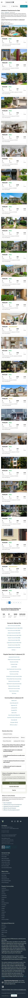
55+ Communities (5, 865)
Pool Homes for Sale (14, 674)
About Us (3, 925)
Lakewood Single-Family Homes (11, 737)
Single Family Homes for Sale (14, 659)
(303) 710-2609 (6, 830)
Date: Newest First (9, 23)
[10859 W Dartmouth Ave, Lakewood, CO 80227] (14, 582)
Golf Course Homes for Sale (14, 688)
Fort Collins (4, 904)
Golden (3, 917)
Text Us (14, 790)
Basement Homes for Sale (14, 686)
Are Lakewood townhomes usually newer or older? (14, 756)
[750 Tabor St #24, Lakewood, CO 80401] (14, 150)
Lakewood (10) (14, 707)
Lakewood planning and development (12, 804)
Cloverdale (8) (14, 719)
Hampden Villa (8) (14, 722)
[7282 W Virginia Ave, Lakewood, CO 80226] (14, 54)
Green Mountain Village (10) (14, 715)
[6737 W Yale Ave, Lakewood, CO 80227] (14, 390)
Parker (3, 899)
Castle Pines (4, 895)
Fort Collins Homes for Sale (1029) (14, 635)
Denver (3, 901)
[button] (2, 2)
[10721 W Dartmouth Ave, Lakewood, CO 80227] (14, 270)
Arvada (3, 913)
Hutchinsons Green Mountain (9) (14, 717)
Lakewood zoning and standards (11, 806)
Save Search (23, 6)
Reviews (3, 928)
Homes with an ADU (6, 862)
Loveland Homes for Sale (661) (14, 647)
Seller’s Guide (4, 932)
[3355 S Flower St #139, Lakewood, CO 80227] (14, 534)
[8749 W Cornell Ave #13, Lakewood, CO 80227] (14, 246)
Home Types (4, 856)
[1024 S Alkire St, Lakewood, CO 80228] (14, 198)
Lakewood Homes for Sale (14, 657)
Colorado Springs (5, 902)
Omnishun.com (22, 989)
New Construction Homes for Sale (14, 669)
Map (15, 995)
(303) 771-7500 (6, 832)
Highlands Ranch (5, 890)
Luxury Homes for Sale (14, 671)
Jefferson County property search (11, 810)
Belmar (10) (14, 712)
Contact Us (4, 936)
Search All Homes (5, 854)
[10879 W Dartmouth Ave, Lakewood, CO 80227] (14, 510)
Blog (2, 934)
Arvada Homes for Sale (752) (14, 645)
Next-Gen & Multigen (6, 860)
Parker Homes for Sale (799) (14, 640)
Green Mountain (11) (14, 703)
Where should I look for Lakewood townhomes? (12, 767)
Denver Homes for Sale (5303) (14, 625)
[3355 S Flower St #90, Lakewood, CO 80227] (14, 438)
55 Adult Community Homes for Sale (14, 676)
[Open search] (21, 2)
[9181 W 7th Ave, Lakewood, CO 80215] (14, 366)
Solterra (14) (14, 700)
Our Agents (4, 926)
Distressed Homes (5, 878)
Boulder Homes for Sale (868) (14, 637)
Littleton (3, 891)
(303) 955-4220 (12, 835)
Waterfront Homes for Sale (14, 681)
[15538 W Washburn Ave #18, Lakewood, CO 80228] (14, 342)
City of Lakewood (7, 802)
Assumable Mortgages (6, 880)
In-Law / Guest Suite (6, 863)
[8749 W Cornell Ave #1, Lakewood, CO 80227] (14, 318)
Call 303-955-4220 (14, 786)
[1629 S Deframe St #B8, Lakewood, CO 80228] (14, 30)
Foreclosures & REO (6, 873)
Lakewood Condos (7, 734)
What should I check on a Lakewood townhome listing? (12, 750)
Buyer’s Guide (4, 930)
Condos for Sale (14, 664)
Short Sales (4, 875)
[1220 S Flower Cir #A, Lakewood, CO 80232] (14, 222)
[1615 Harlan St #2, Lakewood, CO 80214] (14, 126)
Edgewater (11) (14, 705)
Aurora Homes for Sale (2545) (14, 630)
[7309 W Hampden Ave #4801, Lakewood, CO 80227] (14, 78)
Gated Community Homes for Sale (14, 683)
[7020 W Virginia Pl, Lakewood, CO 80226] (14, 294)
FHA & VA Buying (5, 882)
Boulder (3, 915)
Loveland (3, 906)
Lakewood (4, 912)
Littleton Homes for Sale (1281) (14, 632)
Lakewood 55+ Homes (19, 741)
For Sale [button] (4, 6)
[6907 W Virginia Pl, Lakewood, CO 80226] (14, 462)
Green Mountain (7, 741)
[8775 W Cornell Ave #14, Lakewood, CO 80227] (14, 486)
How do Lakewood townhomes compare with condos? (14, 761)
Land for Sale (14, 666)
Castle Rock (4, 897)
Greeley (3, 908)
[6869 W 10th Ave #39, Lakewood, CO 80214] (14, 102)
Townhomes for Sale (14, 661)
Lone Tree (3, 893)
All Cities (13, 649)
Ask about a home (14, 783)
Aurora (3, 910)
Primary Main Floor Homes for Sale (14, 678)
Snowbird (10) (14, 710)
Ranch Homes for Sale (14, 691)
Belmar (23, 737)
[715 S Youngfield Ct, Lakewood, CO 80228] (14, 558)
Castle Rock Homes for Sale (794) (14, 642)
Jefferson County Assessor (9, 808)
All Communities (13, 724)
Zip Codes (14, 693)
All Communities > (5, 919)
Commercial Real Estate (7, 867)
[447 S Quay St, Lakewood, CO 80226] (14, 174)
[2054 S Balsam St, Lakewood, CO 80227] (14, 414)
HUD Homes (4, 877)
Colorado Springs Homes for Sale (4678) (14, 628)
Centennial (4, 888)
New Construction (5, 858)
